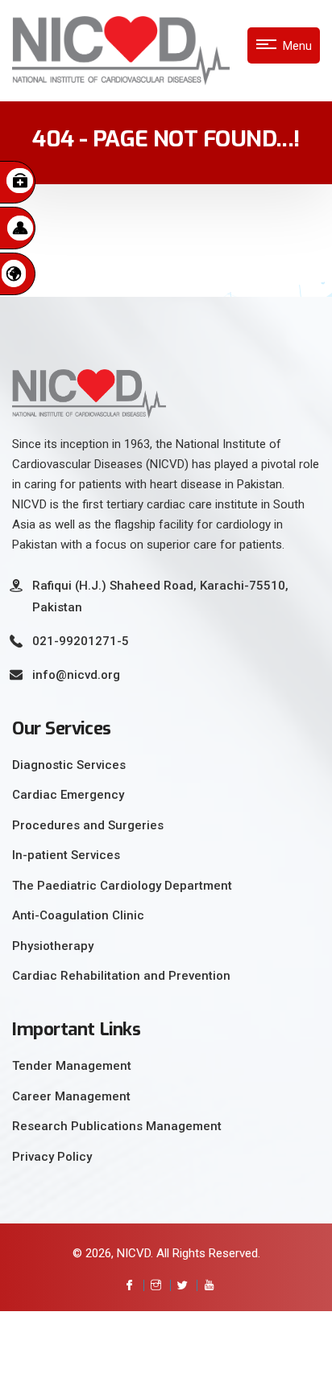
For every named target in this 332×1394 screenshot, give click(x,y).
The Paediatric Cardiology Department (122, 885)
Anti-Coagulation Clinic (78, 915)
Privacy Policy (52, 1156)
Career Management (71, 1096)
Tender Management (71, 1066)
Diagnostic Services (69, 765)
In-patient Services (66, 855)
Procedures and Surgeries (88, 825)
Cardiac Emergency (68, 794)
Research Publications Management (117, 1126)
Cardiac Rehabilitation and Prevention (121, 975)
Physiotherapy (52, 946)
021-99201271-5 (80, 641)
